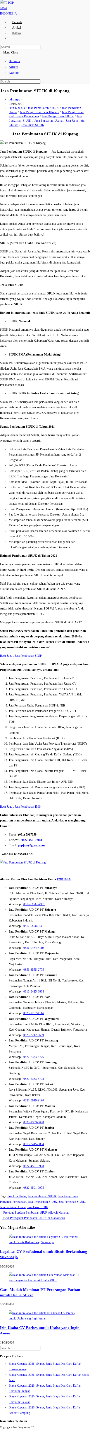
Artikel (13, 67)
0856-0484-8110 (33, 947)
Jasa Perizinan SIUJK (72, 1201)
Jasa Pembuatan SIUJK (43, 108)
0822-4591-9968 (31, 840)
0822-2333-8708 (33, 1078)
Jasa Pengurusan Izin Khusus (39, 112)
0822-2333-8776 (33, 1057)
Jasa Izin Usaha (16, 1196)
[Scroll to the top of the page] (1, 1431)
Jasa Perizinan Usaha (49, 120)
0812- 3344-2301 (34, 904)
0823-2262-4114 (33, 1013)
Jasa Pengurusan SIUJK (58, 116)
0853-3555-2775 (33, 969)
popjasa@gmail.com (31, 845)
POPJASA (64, 879)
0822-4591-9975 (33, 1187)
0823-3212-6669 (33, 1035)
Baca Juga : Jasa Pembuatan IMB (20, 806)
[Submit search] (42, 82)
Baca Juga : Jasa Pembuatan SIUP (21, 655)
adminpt (14, 99)
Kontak (14, 72)
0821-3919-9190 (33, 1100)
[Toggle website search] (12, 38)
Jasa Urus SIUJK (32, 125)
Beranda (14, 61)
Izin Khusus (17, 108)
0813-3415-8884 (33, 991)
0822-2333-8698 (33, 1122)
